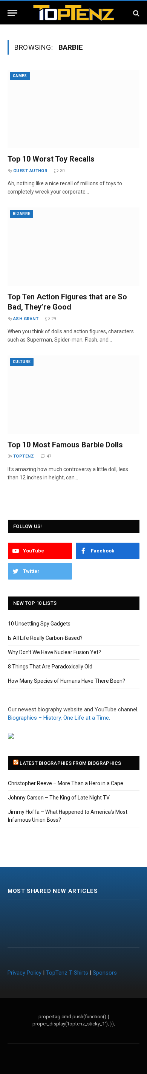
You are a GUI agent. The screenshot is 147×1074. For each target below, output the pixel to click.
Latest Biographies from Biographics (70, 763)
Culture (22, 362)
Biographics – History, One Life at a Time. (59, 717)
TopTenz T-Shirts (67, 972)
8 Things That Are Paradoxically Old (50, 667)
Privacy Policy (24, 972)
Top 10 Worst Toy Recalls (51, 158)
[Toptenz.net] (73, 13)
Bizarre (21, 214)
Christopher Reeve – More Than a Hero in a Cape (65, 783)
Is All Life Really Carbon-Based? (45, 638)
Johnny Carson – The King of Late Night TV (59, 798)
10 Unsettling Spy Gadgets (39, 624)
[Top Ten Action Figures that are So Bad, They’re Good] (73, 246)
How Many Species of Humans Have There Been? (66, 681)
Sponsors (105, 972)
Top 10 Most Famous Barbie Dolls (65, 444)
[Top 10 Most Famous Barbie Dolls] (73, 394)
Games (20, 76)
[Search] (135, 13)
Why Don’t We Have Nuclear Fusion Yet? (54, 652)
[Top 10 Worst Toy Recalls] (73, 109)
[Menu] (12, 13)
